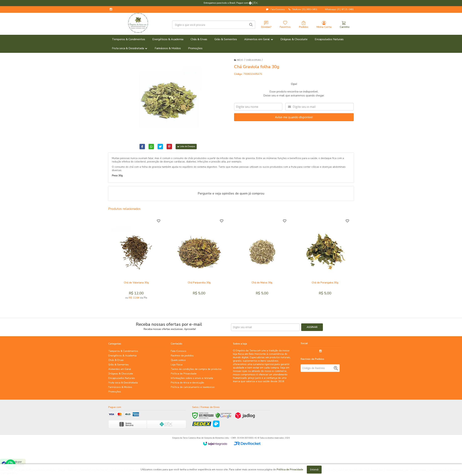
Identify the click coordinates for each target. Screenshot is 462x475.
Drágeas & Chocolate (120, 373)
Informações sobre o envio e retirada (192, 378)
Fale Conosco (277, 9)
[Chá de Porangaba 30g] (325, 260)
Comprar (145, 275)
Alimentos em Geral (119, 369)
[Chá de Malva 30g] (262, 260)
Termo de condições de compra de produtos (196, 369)
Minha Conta (324, 27)
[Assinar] (312, 327)
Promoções (114, 391)
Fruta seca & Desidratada (123, 382)
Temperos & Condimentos (123, 351)
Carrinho (345, 27)
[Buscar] (251, 25)
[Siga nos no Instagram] (111, 9)
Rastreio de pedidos (182, 355)
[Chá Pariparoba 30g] (199, 260)
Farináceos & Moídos (120, 387)
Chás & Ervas (253, 60)
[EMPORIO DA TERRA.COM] (138, 23)
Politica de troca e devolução (187, 382)
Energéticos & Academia (122, 355)
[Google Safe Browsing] (223, 415)
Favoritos (285, 27)
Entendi (314, 469)
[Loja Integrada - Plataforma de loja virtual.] (215, 443)
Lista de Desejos (187, 146)
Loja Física (176, 364)
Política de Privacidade (184, 373)
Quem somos (178, 360)
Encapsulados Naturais (121, 378)
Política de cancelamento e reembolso (193, 387)
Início (240, 60)
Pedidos (303, 27)
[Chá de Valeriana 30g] (136, 260)
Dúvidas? (266, 27)
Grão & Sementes (118, 364)
